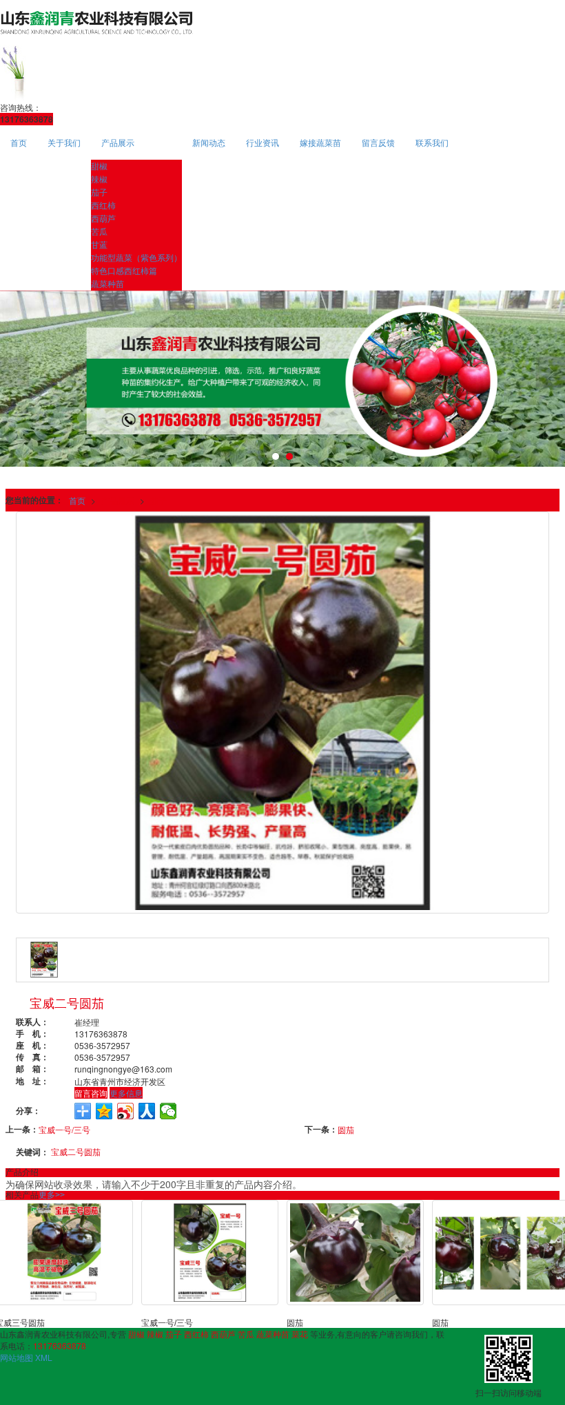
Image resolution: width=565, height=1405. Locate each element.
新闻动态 (208, 142)
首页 (18, 142)
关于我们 (64, 142)
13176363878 (59, 1345)
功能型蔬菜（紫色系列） (136, 257)
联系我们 (432, 142)
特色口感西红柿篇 (124, 270)
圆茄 (346, 1129)
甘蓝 (99, 244)
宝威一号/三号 (64, 1129)
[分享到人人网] (147, 1111)
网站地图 (16, 1357)
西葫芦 (103, 218)
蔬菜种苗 (107, 283)
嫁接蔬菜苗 (320, 142)
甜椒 (99, 165)
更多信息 (126, 1093)
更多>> (52, 1195)
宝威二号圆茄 (76, 1151)
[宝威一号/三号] (210, 1252)
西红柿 (103, 205)
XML (43, 1357)
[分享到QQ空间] (104, 1111)
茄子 (99, 192)
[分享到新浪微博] (125, 1111)
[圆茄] (355, 1252)
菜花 (299, 1334)
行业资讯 (262, 142)
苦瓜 (99, 231)
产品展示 (117, 142)
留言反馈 (378, 142)
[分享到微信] (168, 1111)
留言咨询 (90, 1093)
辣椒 (99, 178)
